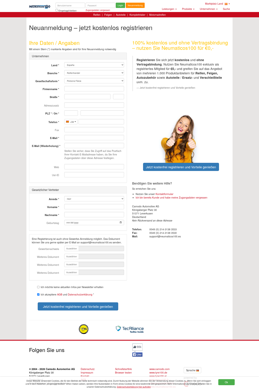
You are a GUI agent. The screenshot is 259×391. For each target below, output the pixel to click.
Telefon (52, 122)
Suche (226, 9)
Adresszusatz (51, 105)
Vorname (52, 207)
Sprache (191, 370)
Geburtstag (53, 223)
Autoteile (121, 14)
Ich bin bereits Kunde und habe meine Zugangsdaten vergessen (171, 197)
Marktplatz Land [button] (214, 3)
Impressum (87, 372)
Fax (57, 130)
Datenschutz (88, 369)
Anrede (53, 199)
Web (56, 167)
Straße (53, 97)
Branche (52, 73)
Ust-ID (55, 175)
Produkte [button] (187, 9)
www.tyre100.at (157, 376)
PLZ (47, 113)
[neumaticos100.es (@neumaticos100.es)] (104, 349)
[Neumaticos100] (39, 5)
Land (54, 65)
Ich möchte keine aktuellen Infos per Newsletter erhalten (72, 287)
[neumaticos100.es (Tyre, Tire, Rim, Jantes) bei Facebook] (137, 349)
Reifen (96, 14)
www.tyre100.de (158, 372)
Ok (226, 382)
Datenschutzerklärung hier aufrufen (134, 386)
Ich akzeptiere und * (67, 294)
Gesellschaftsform (46, 81)
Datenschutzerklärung (80, 294)
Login (120, 5)
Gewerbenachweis (48, 249)
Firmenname (50, 89)
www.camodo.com (159, 369)
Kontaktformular (164, 194)
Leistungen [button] (168, 9)
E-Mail (53, 138)
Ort (55, 113)
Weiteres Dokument (48, 257)
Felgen (108, 14)
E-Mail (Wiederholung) (45, 146)
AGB (59, 294)
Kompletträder (137, 14)
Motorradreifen (157, 14)
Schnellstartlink (123, 369)
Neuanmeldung (135, 5)
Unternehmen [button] (208, 9)
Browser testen (123, 372)
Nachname (51, 215)
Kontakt (85, 376)
